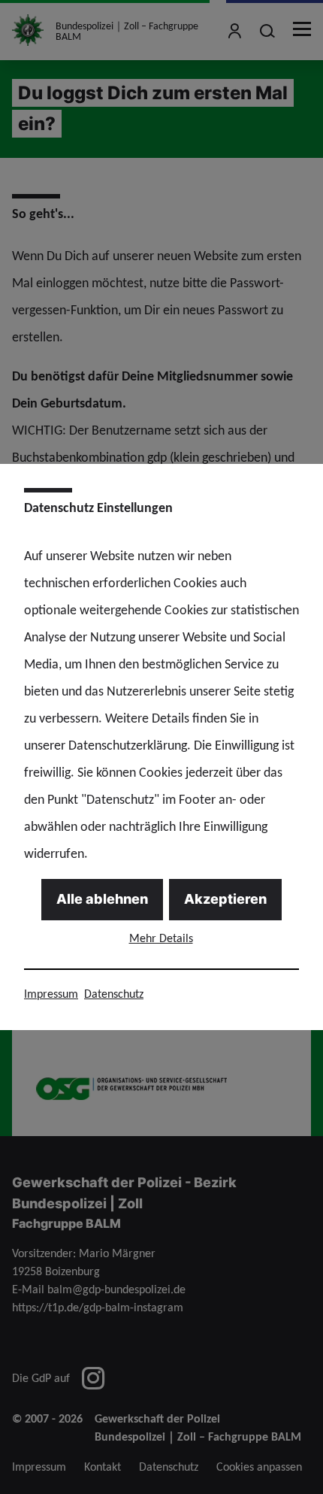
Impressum (51, 993)
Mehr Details (161, 938)
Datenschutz (113, 993)
